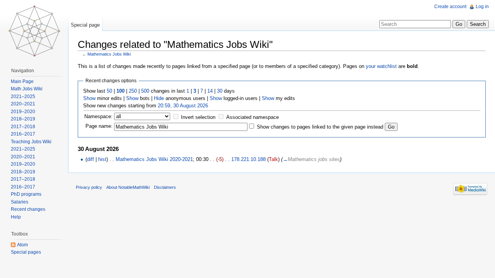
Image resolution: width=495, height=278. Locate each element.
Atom (22, 244)
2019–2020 (23, 111)
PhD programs (26, 194)
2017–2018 (23, 126)
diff (90, 159)
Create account (450, 6)
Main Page (22, 81)
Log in (482, 6)
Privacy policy (89, 187)
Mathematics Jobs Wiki (109, 54)
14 (210, 91)
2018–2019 (23, 119)
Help (16, 217)
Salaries (19, 202)
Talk (273, 159)
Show (89, 98)
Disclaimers (165, 187)
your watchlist (381, 66)
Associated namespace (252, 117)
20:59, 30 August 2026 (183, 105)
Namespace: (98, 116)
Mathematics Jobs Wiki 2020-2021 (154, 159)
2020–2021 (23, 104)
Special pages (26, 252)
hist (102, 159)
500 (145, 91)
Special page (85, 25)
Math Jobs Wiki (27, 89)
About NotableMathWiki (128, 187)
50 (109, 91)
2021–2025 (23, 96)
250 (133, 91)
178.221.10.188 (248, 159)
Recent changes (28, 209)
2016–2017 (23, 134)
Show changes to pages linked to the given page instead (320, 127)
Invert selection (198, 117)
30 (219, 91)
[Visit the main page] (34, 31)
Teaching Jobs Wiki (31, 141)
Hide (159, 98)
